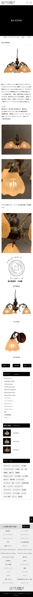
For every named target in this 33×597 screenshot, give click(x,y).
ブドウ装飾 (23, 465)
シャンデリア (7, 398)
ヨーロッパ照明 (7, 496)
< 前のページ (6, 365)
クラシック (14, 496)
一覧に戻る (16, 365)
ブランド (6, 417)
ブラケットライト (8, 406)
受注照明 (17, 469)
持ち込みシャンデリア (8, 476)
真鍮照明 (5, 472)
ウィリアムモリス (16, 489)
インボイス (18, 483)
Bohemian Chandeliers (10, 389)
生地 (13, 483)
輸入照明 (24, 489)
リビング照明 (25, 476)
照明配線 (17, 472)
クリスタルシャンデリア (9, 469)
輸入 (5, 486)
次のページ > (27, 365)
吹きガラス (6, 479)
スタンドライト (8, 403)
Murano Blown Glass (9, 392)
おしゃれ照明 (17, 476)
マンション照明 (16, 493)
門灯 (5, 412)
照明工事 (20, 496)
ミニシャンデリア (15, 465)
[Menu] (30, 2)
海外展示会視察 (25, 483)
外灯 (22, 469)
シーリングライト (8, 401)
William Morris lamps (9, 395)
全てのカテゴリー (8, 378)
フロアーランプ (7, 465)
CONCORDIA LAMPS (9, 381)
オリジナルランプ (18, 486)
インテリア (23, 493)
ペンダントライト (8, 409)
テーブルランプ (7, 483)
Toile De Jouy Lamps (9, 387)
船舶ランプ (11, 472)
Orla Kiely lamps (8, 384)
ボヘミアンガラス (20, 479)
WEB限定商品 (7, 415)
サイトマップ (24, 583)
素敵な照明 (12, 479)
